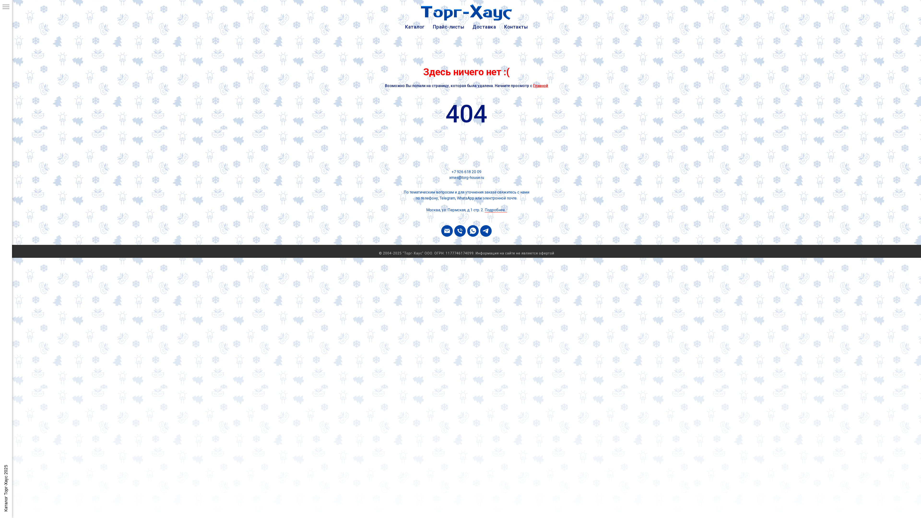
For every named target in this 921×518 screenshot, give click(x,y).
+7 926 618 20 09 (466, 172)
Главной (540, 85)
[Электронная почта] (447, 231)
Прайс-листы (449, 27)
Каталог (415, 27)
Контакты (516, 27)
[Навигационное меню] (6, 7)
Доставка (484, 27)
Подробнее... (496, 210)
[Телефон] (460, 231)
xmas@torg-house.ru (466, 177)
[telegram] (486, 231)
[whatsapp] (473, 231)
